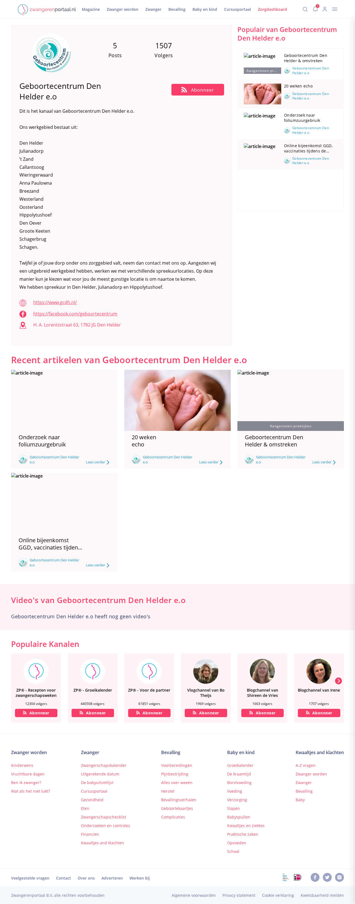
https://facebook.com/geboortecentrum (75, 314)
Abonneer (39, 712)
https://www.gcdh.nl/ (55, 302)
